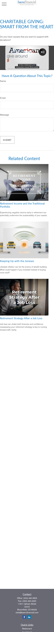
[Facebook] (24, 617)
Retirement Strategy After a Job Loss (21, 318)
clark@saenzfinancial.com (27, 612)
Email (3, 97)
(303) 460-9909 (30, 598)
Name (3, 81)
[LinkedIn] (29, 617)
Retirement (27, 628)
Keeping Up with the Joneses (17, 261)
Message (4, 114)
